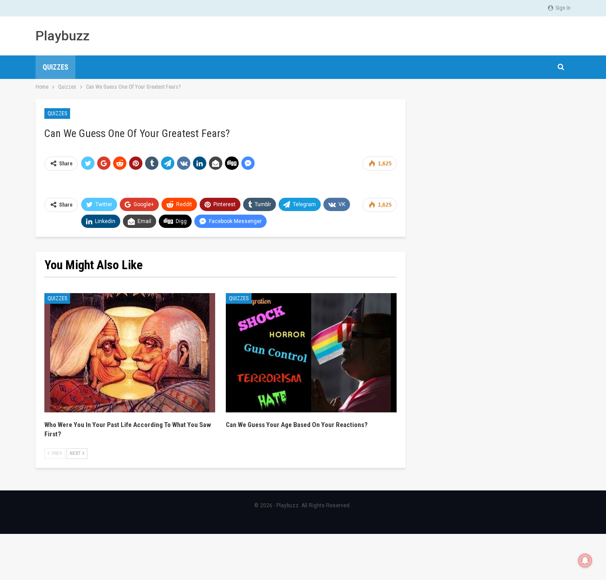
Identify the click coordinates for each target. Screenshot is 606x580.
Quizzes (55, 67)
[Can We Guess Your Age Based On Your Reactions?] (311, 353)
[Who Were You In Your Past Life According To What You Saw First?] (129, 353)
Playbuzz (62, 35)
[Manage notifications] (585, 560)
